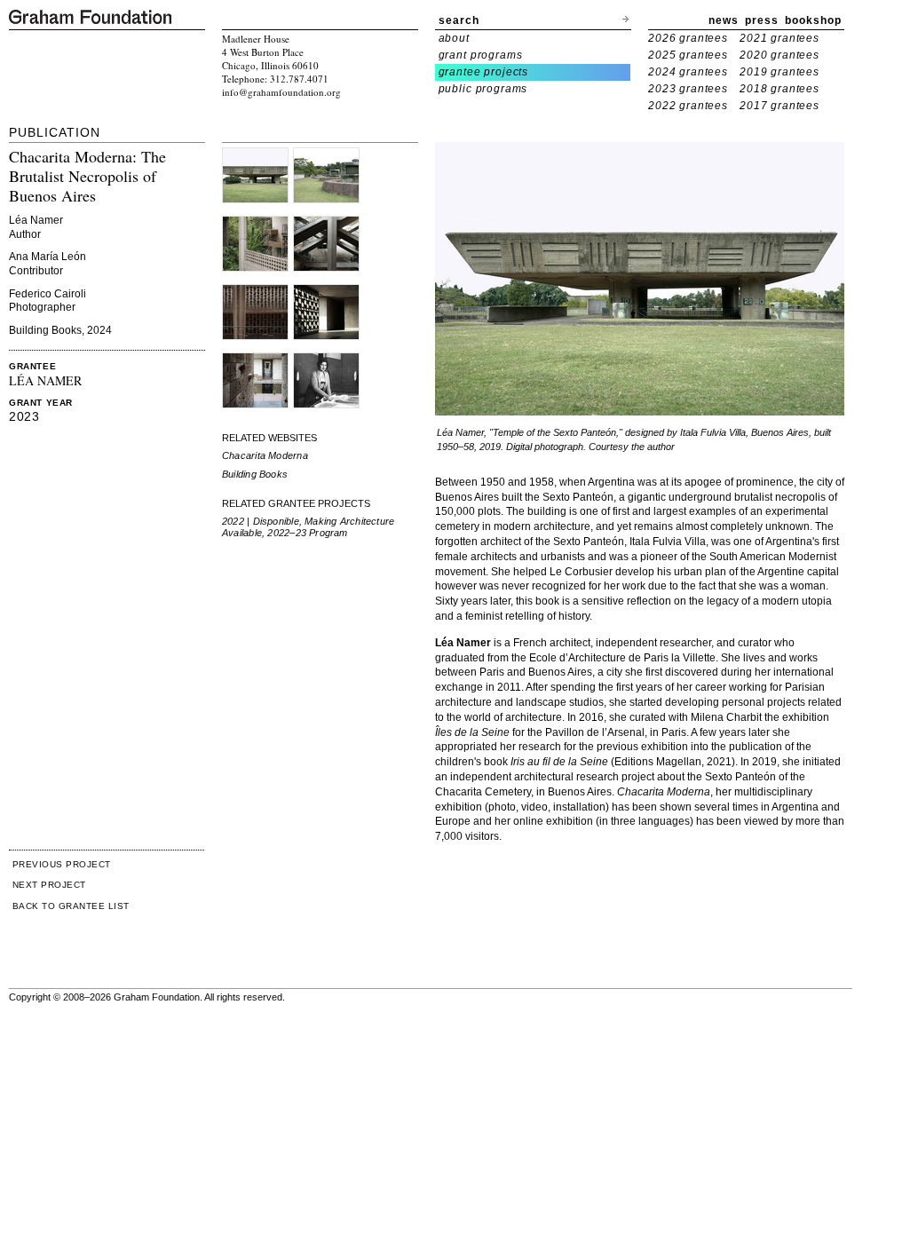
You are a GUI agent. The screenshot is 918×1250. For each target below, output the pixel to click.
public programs (483, 89)
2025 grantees (688, 55)
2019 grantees (779, 72)
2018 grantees (779, 89)
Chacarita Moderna (265, 455)
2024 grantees (688, 72)
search (459, 20)
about (454, 38)
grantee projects (484, 72)
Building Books (255, 474)
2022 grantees (688, 105)
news (723, 20)
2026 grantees (688, 38)
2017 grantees (779, 105)
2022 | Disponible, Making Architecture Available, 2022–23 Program (308, 527)
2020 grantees (779, 55)
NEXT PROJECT (49, 885)
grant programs (481, 55)
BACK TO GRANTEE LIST (71, 906)
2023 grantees (688, 89)
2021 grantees (779, 38)
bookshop (813, 20)
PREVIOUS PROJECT (61, 864)
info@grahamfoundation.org (281, 92)
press (762, 20)
